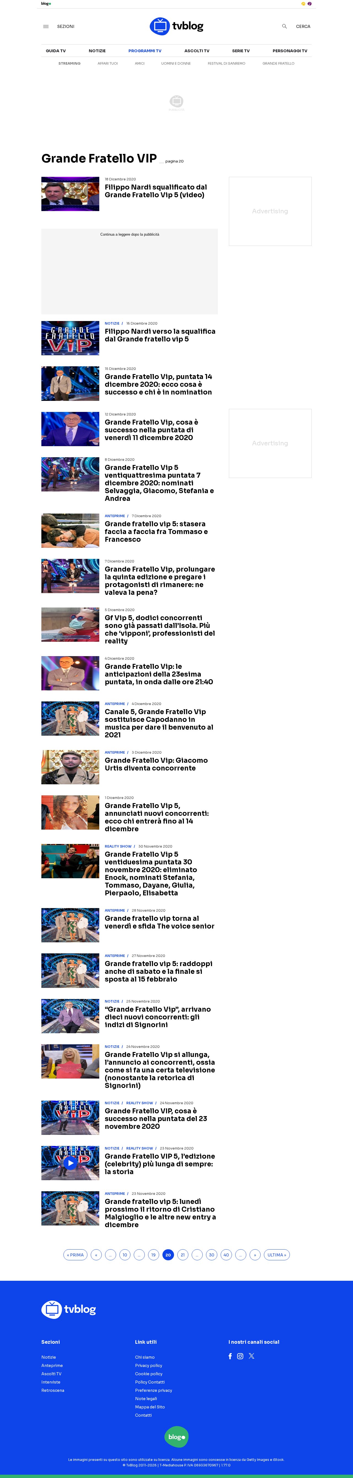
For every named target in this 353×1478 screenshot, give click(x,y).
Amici (140, 63)
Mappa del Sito (150, 1407)
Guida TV (56, 50)
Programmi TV (145, 50)
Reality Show (118, 846)
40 (226, 1255)
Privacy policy (148, 1365)
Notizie (97, 50)
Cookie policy (148, 1373)
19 (153, 1255)
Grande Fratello (279, 63)
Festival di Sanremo (226, 63)
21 (183, 1255)
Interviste (50, 1382)
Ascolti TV (196, 50)
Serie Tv (241, 50)
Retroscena (52, 1390)
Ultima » (277, 1255)
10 (125, 1255)
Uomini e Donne (176, 63)
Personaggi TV (290, 50)
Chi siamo (145, 1357)
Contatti (143, 1415)
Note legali (146, 1398)
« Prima (75, 1255)
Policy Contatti (150, 1382)
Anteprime (115, 516)
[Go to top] (302, 1459)
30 (211, 1255)
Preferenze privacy (153, 1390)
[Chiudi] (340, 15)
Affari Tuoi (108, 63)
